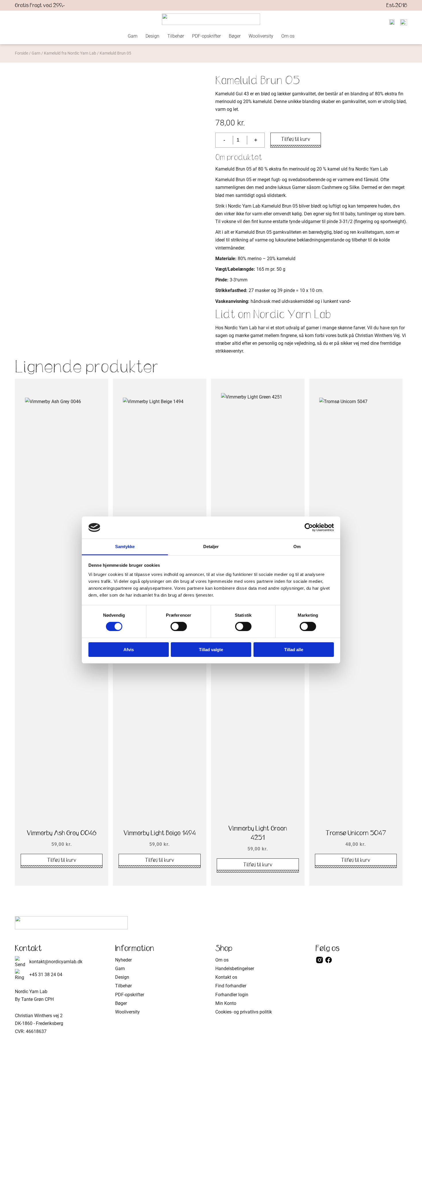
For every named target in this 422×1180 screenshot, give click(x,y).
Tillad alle (293, 649)
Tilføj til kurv (295, 139)
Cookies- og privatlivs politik (243, 1012)
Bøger (235, 36)
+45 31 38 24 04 (45, 974)
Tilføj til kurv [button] (61, 860)
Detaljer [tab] (211, 546)
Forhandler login (231, 994)
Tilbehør (175, 36)
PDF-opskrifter (206, 36)
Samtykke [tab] (125, 546)
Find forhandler (230, 986)
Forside (21, 53)
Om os (288, 36)
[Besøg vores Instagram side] (320, 962)
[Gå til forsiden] (211, 19)
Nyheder (123, 960)
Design (152, 36)
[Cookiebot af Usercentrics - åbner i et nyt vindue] (309, 527)
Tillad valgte (211, 649)
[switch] (179, 626)
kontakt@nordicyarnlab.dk (55, 961)
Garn (133, 36)
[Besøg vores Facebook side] (329, 962)
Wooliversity (261, 36)
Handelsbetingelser (234, 968)
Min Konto (225, 1003)
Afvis (128, 649)
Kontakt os (226, 977)
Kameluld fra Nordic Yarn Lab (70, 53)
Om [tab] (297, 546)
